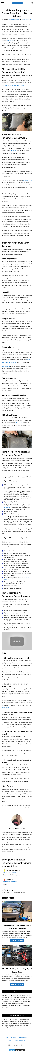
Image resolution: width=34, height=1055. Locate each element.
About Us (22, 1040)
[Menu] (2, 3)
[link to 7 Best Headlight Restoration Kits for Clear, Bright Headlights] (17, 911)
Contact (13, 1037)
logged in (11, 892)
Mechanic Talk (27, 19)
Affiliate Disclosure (22, 1037)
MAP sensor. (5, 707)
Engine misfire (6, 366)
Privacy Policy (13, 1040)
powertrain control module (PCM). (14, 85)
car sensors (10, 40)
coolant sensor (27, 180)
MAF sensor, (13, 151)
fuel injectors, (12, 362)
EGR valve (19, 423)
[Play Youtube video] (17, 641)
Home (7, 1037)
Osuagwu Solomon (14, 19)
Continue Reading (17, 940)
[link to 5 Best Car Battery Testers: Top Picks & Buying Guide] (17, 955)
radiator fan (7, 507)
